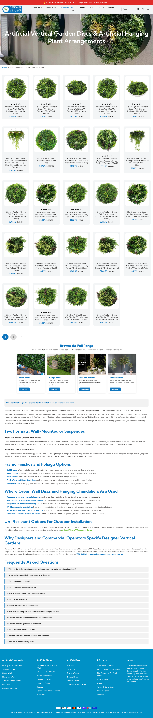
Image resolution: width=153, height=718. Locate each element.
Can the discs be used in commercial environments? (30, 617)
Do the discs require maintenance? (23, 605)
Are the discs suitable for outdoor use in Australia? (30, 575)
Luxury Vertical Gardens (12, 665)
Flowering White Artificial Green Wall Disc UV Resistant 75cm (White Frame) (106, 110)
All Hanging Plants (33, 403)
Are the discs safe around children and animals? (29, 635)
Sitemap (100, 694)
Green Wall (7, 673)
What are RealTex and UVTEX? (22, 629)
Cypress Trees (73, 673)
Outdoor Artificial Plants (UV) (47, 666)
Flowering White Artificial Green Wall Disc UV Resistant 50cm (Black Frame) (46, 110)
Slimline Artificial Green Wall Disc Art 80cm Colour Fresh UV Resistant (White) (137, 265)
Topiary (40, 687)
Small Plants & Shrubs (46, 672)
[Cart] (147, 9)
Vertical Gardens (9, 669)
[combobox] (127, 9)
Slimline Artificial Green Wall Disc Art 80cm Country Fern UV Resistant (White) (76, 317)
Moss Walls (6, 684)
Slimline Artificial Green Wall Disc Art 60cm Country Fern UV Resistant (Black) (76, 265)
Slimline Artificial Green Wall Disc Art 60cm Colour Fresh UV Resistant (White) (137, 214)
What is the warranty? (18, 599)
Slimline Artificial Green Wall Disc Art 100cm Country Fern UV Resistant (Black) (16, 215)
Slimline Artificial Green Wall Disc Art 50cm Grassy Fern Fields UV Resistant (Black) (16, 266)
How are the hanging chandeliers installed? (27, 593)
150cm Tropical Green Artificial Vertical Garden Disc (46, 160)
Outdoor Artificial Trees (76, 684)
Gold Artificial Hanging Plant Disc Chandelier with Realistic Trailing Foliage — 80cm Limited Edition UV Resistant (15, 162)
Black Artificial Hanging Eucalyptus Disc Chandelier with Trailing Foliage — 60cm (137, 161)
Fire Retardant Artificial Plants (107, 674)
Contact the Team (66, 403)
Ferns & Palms (73, 681)
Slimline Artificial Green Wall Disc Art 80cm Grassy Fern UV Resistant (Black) (46, 265)
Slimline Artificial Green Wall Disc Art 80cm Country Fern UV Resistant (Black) (76, 214)
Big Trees (71, 665)
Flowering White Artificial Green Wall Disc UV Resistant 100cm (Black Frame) (76, 110)
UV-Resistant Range (15, 403)
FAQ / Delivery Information (108, 669)
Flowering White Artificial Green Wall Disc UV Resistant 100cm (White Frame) (137, 110)
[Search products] (138, 9)
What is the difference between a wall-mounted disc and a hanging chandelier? (42, 569)
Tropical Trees (73, 677)
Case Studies (102, 679)
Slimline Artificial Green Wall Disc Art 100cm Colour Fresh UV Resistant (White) (76, 160)
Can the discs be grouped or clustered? (25, 623)
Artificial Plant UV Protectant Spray (76, 530)
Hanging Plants (43, 683)
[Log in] (142, 9)
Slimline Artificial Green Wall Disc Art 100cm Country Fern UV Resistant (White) (107, 215)
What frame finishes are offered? (23, 587)
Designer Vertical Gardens (29, 712)
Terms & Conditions (105, 687)
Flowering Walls (8, 677)
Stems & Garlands (44, 675)
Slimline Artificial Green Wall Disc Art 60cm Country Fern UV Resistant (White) (46, 317)
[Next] (21, 337)
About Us (101, 683)
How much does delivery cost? (21, 641)
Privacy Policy (103, 691)
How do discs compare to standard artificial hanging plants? (34, 611)
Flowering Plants (44, 679)
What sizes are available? (19, 581)
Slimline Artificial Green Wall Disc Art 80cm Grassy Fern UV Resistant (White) (107, 317)
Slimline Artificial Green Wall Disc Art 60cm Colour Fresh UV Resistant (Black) (46, 214)
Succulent (41, 694)
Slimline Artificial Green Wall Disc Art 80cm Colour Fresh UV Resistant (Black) (107, 160)
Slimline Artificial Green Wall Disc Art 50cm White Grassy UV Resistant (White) (107, 265)
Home (4, 67)
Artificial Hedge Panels (11, 681)
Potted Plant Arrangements (48, 691)
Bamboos (71, 669)
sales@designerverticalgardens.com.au (106, 554)
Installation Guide (49, 403)
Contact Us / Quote (105, 665)
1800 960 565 (81, 554)
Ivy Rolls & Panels (9, 688)
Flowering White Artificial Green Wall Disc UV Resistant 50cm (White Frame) (15, 110)
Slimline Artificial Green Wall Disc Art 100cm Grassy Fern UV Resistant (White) (15, 317)
